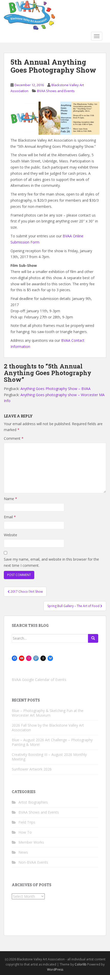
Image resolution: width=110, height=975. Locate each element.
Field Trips (26, 822)
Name (10, 498)
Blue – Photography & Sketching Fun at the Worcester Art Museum (47, 713)
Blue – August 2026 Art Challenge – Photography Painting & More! (52, 742)
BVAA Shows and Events (56, 91)
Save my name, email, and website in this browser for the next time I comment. (51, 562)
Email (10, 516)
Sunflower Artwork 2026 (32, 769)
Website (10, 534)
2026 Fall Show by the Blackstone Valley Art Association (48, 727)
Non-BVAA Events (33, 862)
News (23, 852)
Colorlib (80, 964)
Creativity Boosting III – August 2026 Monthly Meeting (49, 757)
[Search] (93, 638)
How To (25, 832)
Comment (14, 438)
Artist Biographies (33, 802)
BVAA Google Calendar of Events (39, 679)
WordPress (55, 969)
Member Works (31, 842)
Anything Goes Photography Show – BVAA (55, 388)
